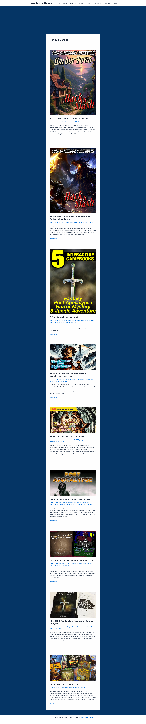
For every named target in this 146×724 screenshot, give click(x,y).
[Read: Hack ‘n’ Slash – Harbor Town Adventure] (73, 82)
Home (58, 3)
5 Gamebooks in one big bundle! (65, 317)
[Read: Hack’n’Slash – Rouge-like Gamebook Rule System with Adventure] (73, 180)
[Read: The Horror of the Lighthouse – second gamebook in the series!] (73, 357)
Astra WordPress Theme (86, 717)
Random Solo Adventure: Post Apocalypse (70, 499)
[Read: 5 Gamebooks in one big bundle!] (73, 281)
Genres (81, 3)
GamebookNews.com (64, 687)
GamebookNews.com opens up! (65, 684)
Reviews (65, 3)
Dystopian (65, 502)
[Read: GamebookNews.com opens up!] (73, 668)
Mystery (74, 320)
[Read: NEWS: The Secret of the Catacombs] (73, 420)
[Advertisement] (73, 17)
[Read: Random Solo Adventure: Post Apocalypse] (73, 483)
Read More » (53, 138)
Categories (98, 3)
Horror (70, 320)
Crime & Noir (65, 379)
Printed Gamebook (62, 504)
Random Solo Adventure (64, 322)
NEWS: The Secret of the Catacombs (67, 436)
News (63, 121)
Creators (107, 3)
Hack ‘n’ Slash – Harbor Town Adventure (69, 118)
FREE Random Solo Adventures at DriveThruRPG (73, 560)
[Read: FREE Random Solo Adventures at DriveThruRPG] (73, 543)
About (115, 3)
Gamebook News (39, 3)
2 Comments (53, 687)
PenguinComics (70, 121)
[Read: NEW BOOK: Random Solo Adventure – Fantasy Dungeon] (73, 604)
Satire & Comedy (62, 565)
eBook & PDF (65, 222)
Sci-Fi (74, 322)
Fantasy (72, 222)
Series (88, 3)
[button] (83, 3)
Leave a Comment (55, 121)
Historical (64, 320)
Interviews (73, 3)
